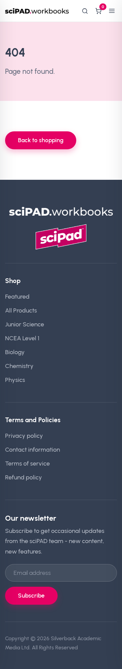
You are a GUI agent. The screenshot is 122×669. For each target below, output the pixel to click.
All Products (21, 310)
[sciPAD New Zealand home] (37, 11)
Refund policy (23, 477)
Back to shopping (40, 140)
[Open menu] (112, 11)
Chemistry (19, 365)
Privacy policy (24, 435)
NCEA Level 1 (22, 338)
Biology (15, 351)
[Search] (85, 11)
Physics (15, 379)
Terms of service (27, 463)
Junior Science (24, 324)
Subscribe (31, 595)
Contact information (32, 449)
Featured (17, 296)
